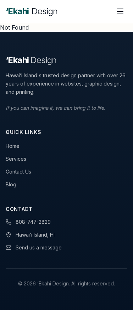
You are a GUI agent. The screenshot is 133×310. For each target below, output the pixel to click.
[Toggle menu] (120, 11)
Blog (11, 184)
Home (13, 146)
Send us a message (39, 247)
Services (16, 159)
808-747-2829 (33, 222)
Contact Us (18, 172)
